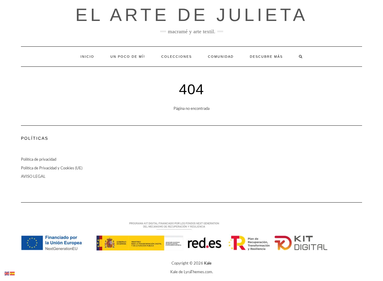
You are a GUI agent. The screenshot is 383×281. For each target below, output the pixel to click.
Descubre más (266, 56)
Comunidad (221, 56)
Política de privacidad (38, 160)
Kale (208, 263)
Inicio (87, 56)
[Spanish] (12, 273)
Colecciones (176, 56)
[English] (7, 273)
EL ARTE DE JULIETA (191, 15)
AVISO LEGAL (33, 177)
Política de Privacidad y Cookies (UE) (51, 168)
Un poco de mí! (127, 56)
